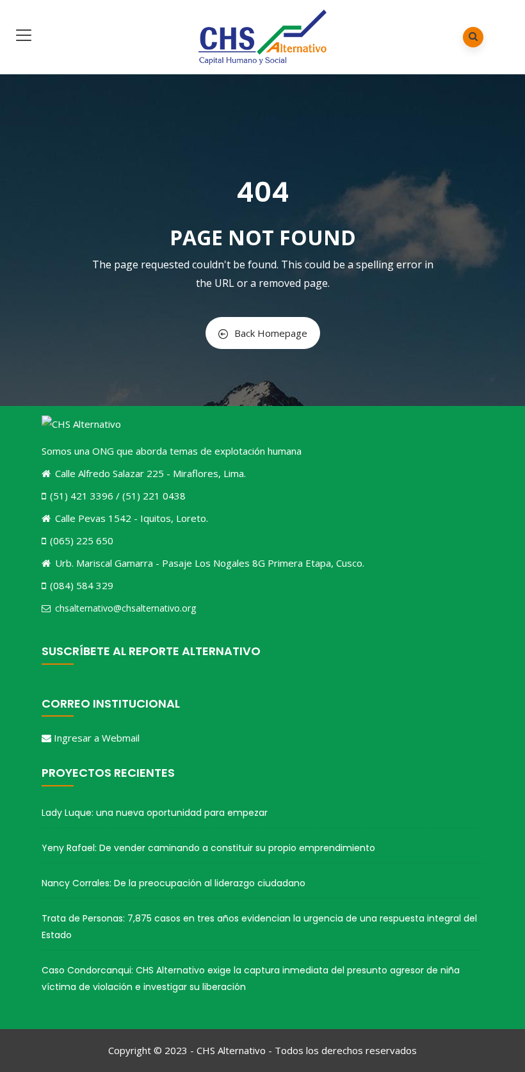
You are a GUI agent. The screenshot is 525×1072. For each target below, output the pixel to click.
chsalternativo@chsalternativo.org (125, 608)
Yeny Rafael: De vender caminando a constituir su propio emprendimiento (208, 847)
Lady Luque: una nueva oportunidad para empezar (155, 812)
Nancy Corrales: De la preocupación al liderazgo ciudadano (173, 883)
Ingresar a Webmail (97, 737)
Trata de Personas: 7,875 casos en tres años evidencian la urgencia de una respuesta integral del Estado (259, 926)
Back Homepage (270, 333)
